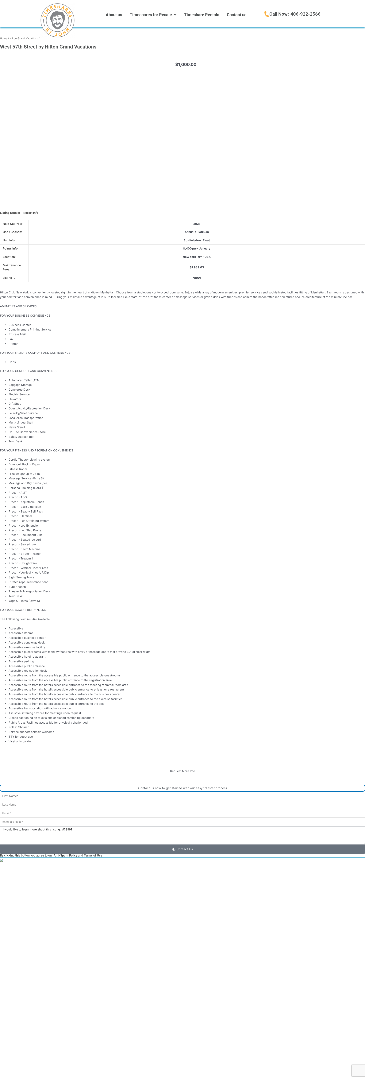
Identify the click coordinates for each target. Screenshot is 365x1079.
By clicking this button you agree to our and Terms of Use (51, 855)
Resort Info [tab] (30, 213)
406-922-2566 (305, 14)
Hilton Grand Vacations (24, 38)
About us (114, 14)
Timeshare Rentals (201, 14)
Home (3, 38)
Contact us (236, 14)
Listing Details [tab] (10, 213)
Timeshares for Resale (151, 14)
